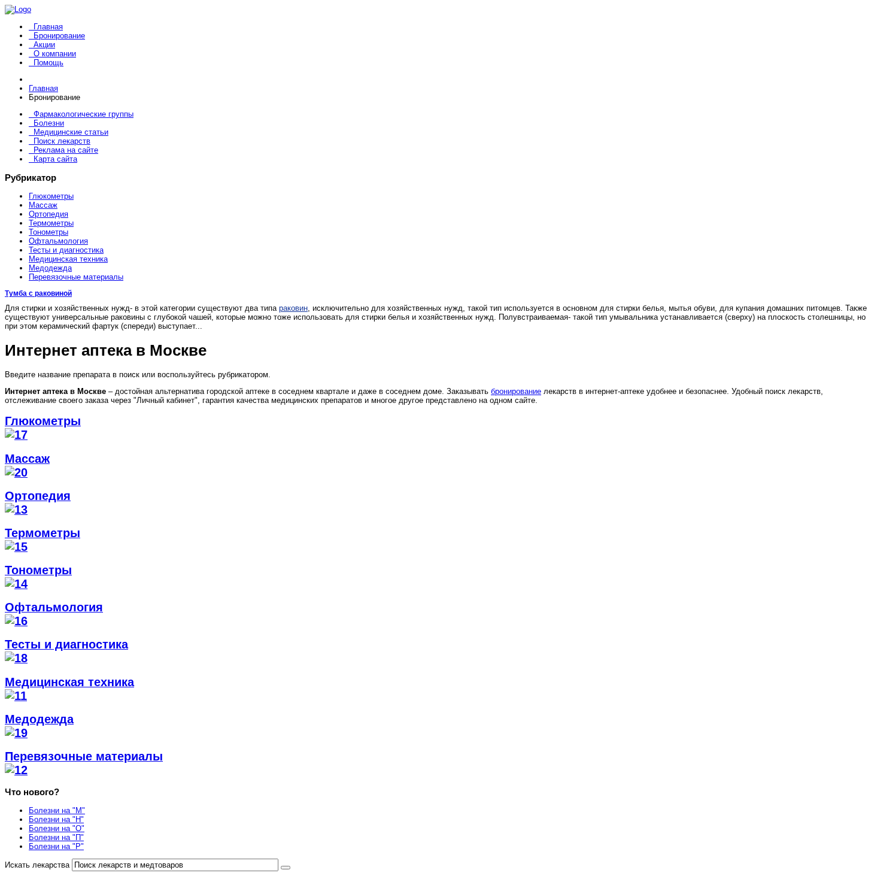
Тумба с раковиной (38, 293)
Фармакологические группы (83, 114)
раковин (293, 308)
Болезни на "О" (56, 828)
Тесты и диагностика (66, 249)
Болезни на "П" (56, 837)
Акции (44, 44)
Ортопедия (48, 214)
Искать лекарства (37, 864)
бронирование (516, 391)
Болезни (49, 123)
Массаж (43, 205)
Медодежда (50, 267)
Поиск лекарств (62, 141)
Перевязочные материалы (76, 276)
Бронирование (59, 35)
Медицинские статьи (71, 132)
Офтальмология (58, 241)
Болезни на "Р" (56, 846)
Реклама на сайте (66, 150)
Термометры (51, 223)
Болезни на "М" (57, 810)
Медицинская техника (68, 258)
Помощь (48, 62)
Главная (48, 26)
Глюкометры (51, 196)
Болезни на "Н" (56, 819)
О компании (55, 53)
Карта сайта (55, 158)
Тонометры (48, 232)
